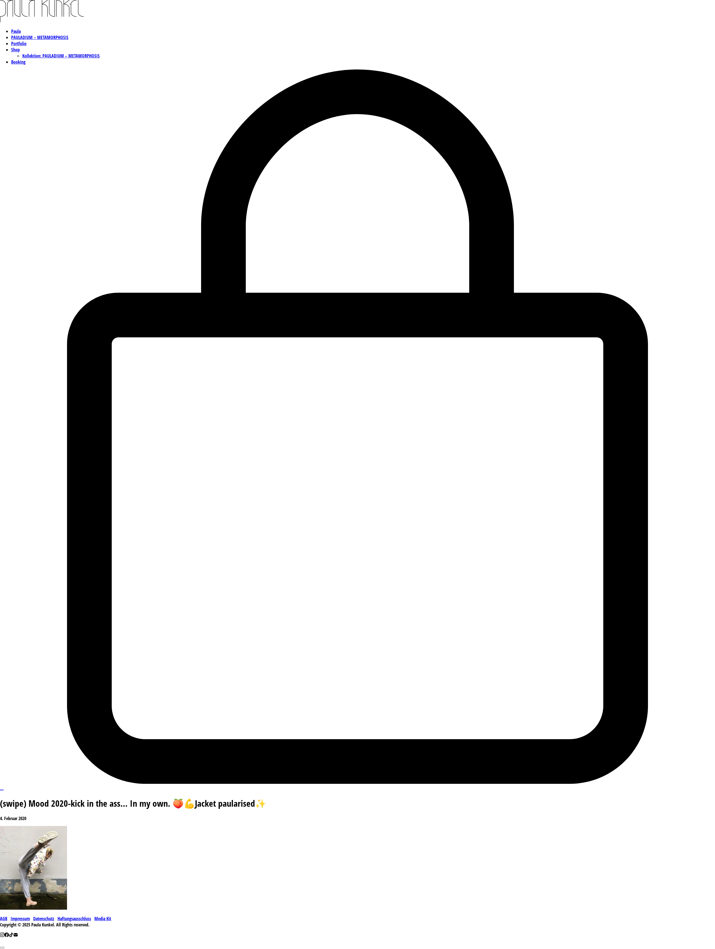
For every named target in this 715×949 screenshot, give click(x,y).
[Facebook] (6, 935)
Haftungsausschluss (74, 919)
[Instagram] (2, 935)
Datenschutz (43, 919)
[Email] (15, 935)
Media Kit (102, 919)
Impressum (20, 919)
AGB (3, 919)
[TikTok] (11, 935)
